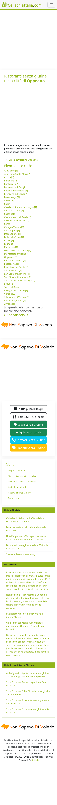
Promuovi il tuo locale (30, 417)
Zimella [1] (9, 303)
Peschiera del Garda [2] (16, 267)
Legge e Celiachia (17, 470)
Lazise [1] (9, 240)
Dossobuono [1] (12, 233)
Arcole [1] (9, 177)
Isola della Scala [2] (14, 237)
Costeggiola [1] (12, 230)
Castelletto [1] (11, 213)
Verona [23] (10, 293)
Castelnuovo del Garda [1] (17, 217)
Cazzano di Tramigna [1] (16, 220)
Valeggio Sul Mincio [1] (16, 290)
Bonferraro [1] (11, 183)
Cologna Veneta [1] (14, 227)
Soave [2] (9, 283)
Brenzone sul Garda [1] (16, 193)
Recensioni (13, 498)
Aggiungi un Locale (29, 432)
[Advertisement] (28, 39)
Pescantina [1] (11, 263)
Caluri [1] (8, 203)
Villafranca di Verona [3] (16, 297)
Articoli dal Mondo (17, 487)
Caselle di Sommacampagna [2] (20, 207)
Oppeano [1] (10, 257)
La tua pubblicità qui (30, 409)
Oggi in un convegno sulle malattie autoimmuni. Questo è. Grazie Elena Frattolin (25, 626)
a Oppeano (23, 159)
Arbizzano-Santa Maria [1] (17, 174)
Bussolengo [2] (12, 197)
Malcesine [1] (11, 247)
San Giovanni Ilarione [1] (17, 273)
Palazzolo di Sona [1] (15, 260)
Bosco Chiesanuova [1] (16, 190)
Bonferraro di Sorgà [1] (16, 187)
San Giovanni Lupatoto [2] (17, 277)
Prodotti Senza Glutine (30, 448)
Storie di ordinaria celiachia (22, 476)
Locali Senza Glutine (30, 425)
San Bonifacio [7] (13, 270)
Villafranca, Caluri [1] (15, 300)
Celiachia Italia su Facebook (22, 481)
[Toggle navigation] (51, 4)
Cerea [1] (8, 223)
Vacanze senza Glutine (20, 492)
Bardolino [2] (11, 180)
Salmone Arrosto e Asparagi (21, 554)
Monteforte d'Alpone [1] (16, 253)
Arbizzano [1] (11, 170)
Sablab (35, 760)
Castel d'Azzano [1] (14, 210)
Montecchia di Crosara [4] (17, 250)
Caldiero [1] (10, 200)
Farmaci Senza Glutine (30, 440)
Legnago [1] (10, 243)
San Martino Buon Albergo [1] (19, 280)
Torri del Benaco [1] (14, 287)
